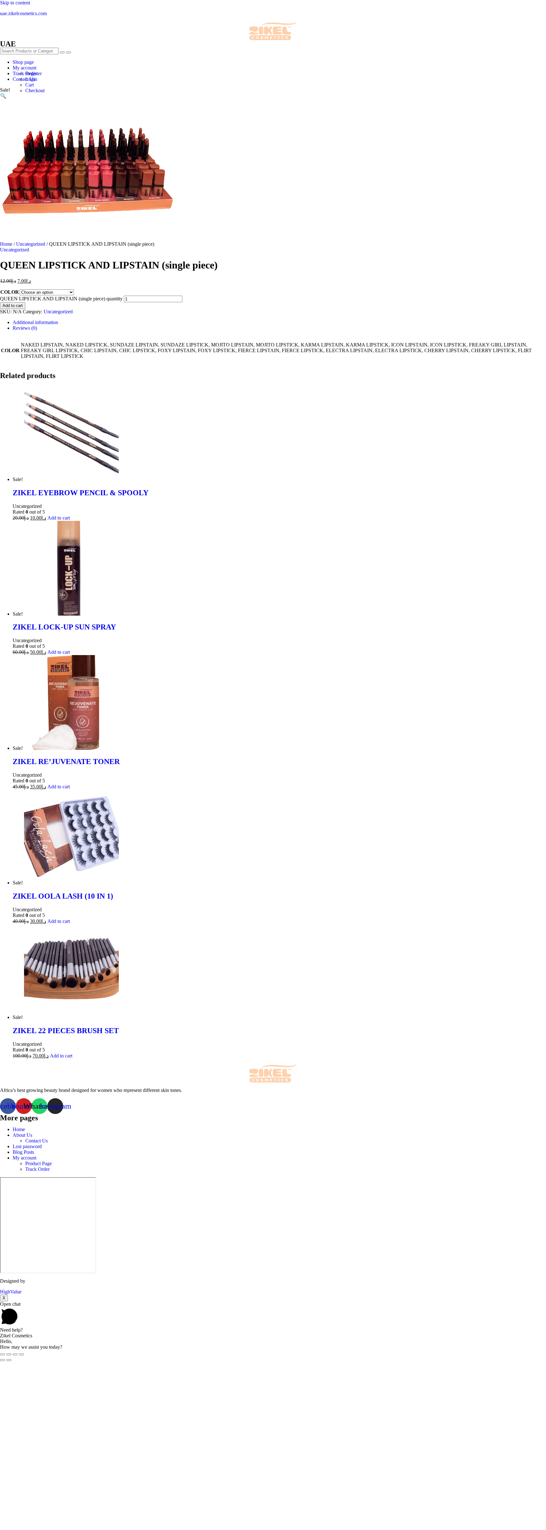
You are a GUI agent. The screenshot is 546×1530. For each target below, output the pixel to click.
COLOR (9, 292)
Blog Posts (23, 1152)
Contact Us (36, 1140)
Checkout (35, 90)
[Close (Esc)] (2, 1354)
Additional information (35, 322)
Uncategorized (30, 244)
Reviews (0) (25, 328)
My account (24, 67)
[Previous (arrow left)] (2, 1360)
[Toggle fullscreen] (15, 1354)
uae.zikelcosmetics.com (23, 13)
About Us (22, 1135)
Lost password (27, 1146)
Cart (29, 84)
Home (6, 244)
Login (31, 79)
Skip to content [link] (15, 2)
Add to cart (13, 305)
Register (33, 73)
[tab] (279, 322)
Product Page (38, 1163)
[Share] (8, 1354)
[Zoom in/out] (21, 1354)
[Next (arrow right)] (8, 1360)
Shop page (23, 62)
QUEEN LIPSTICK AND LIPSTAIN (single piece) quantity (61, 298)
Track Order (37, 1169)
